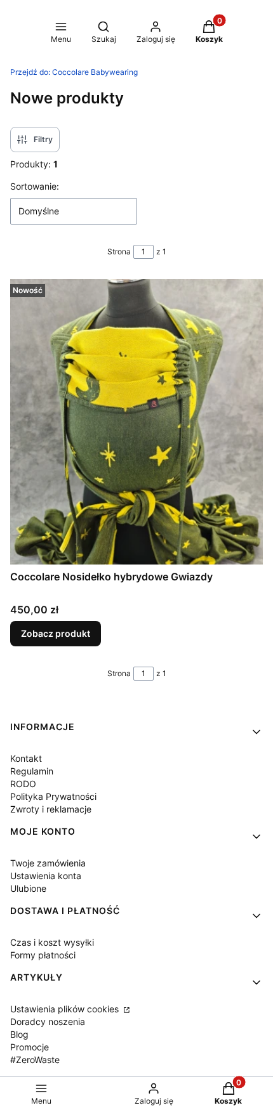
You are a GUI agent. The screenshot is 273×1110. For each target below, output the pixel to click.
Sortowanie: (34, 186)
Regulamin (31, 771)
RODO (23, 783)
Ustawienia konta (45, 875)
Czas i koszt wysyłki (52, 942)
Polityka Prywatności (53, 796)
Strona (119, 251)
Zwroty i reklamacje (50, 809)
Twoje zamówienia (48, 863)
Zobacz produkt (55, 633)
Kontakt (26, 758)
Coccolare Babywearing (74, 72)
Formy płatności (43, 955)
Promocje (29, 1046)
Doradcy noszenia (47, 1021)
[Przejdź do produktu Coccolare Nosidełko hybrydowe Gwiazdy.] (136, 422)
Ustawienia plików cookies (65, 1008)
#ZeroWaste (35, 1059)
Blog (19, 1034)
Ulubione (28, 888)
